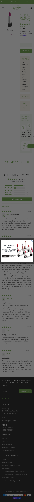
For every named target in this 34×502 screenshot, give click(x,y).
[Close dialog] (32, 241)
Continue (5, 256)
